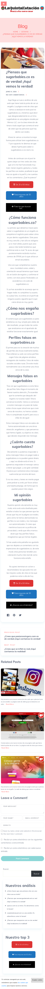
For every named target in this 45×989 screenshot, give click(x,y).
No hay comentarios (15, 95)
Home (15, 32)
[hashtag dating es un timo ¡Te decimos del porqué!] (22, 769)
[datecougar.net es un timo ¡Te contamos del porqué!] (22, 682)
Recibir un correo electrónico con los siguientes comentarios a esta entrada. (21, 841)
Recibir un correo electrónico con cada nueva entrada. (21, 849)
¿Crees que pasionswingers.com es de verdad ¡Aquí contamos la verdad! (22, 637)
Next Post (10, 645)
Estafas (25, 32)
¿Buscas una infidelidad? (22, 605)
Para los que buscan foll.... (22, 207)
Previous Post (12, 632)
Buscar (6, 869)
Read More (10, 704)
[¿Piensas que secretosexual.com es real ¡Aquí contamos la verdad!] (22, 726)
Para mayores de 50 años (22, 195)
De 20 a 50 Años (22, 184)
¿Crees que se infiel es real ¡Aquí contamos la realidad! (20, 650)
